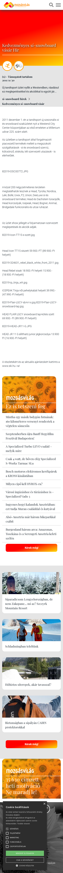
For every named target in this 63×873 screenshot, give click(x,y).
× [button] (44, 804)
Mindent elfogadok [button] (25, 853)
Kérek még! (31, 547)
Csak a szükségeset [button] (25, 860)
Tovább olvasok (23, 823)
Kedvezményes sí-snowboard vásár (23, 104)
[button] (25, 865)
